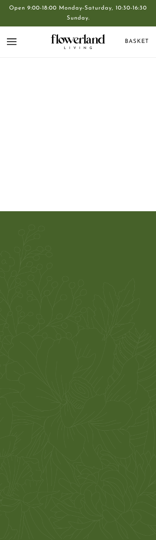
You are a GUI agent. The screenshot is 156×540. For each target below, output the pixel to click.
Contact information (78, 460)
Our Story (78, 367)
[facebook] (63, 311)
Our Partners (78, 380)
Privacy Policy (78, 407)
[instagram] (92, 311)
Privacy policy (78, 446)
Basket (137, 41)
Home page (90, 161)
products (96, 170)
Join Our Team (78, 393)
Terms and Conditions (78, 420)
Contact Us (78, 354)
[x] (78, 311)
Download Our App (78, 433)
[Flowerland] (78, 41)
